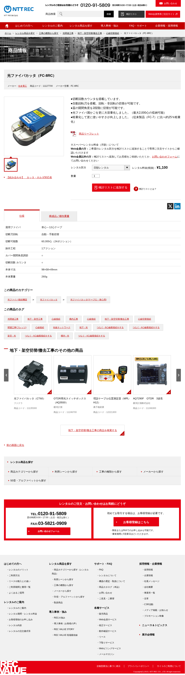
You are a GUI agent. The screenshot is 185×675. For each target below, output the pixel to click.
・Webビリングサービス (109, 648)
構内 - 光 (65, 336)
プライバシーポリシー (138, 666)
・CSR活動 (147, 604)
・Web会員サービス (107, 619)
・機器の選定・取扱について (111, 581)
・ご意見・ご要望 (105, 598)
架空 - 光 (12, 336)
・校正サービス (104, 625)
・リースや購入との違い (19, 581)
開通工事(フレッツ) (17, 327)
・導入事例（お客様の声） (65, 623)
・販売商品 (102, 614)
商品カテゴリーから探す (24, 471)
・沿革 (145, 598)
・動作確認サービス (106, 631)
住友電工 (22, 86)
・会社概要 (147, 587)
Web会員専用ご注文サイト (161, 14)
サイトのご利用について (169, 666)
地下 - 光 (83, 327)
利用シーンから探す (66, 471)
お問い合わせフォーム (164, 156)
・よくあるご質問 (15, 593)
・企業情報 (147, 575)
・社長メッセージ (150, 581)
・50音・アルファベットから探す (68, 597)
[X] (170, 206)
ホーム (7, 25)
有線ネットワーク (61, 327)
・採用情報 (147, 569)
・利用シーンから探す (62, 579)
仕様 (21, 215)
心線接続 (56, 319)
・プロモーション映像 (153, 616)
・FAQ (100, 569)
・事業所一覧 (148, 593)
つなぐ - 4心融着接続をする (146, 327)
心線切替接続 (112, 33)
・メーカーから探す (61, 591)
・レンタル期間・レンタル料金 (22, 614)
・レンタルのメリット (17, 569)
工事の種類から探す (48, 33)
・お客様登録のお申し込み (20, 619)
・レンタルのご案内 (16, 608)
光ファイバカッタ (48, 299)
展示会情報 (148, 634)
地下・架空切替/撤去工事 (90, 33)
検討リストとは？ (147, 189)
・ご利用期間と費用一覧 (19, 587)
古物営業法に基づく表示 (108, 666)
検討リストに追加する (113, 187)
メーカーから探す (153, 471)
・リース (101, 637)
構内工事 (73, 319)
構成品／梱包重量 (59, 216)
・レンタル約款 (14, 625)
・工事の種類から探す (62, 585)
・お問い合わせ (104, 593)
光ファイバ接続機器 (17, 299)
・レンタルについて (106, 575)
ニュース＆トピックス (154, 625)
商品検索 (50, 13)
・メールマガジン (105, 654)
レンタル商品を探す (25, 33)
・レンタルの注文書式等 (19, 631)
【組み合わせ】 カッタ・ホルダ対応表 (29, 177)
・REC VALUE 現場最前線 (65, 635)
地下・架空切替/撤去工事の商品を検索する (92, 430)
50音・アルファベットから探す (28, 480)
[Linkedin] (177, 206)
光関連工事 (68, 33)
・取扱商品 (57, 602)
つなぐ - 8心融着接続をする (110, 327)
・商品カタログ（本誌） (109, 587)
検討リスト (131, 14)
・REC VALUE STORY (63, 629)
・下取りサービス (105, 642)
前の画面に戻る (15, 445)
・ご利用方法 (13, 575)
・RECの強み (58, 617)
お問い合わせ (170, 3)
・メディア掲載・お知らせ (155, 610)
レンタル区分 (78, 167)
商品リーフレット (89, 133)
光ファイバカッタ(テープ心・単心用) (88, 299)
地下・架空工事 (35, 319)
